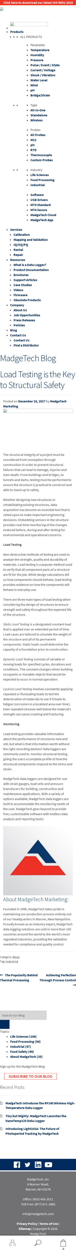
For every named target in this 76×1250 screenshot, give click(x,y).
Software (37, 195)
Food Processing (42, 180)
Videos (18, 290)
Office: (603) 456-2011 (38, 1199)
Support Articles (25, 280)
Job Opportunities (27, 315)
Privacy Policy (27, 1223)
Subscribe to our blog (30, 1076)
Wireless (36, 120)
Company (17, 305)
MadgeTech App (41, 220)
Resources (17, 260)
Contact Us (18, 335)
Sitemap (25, 1229)
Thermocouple (41, 155)
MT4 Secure (38, 210)
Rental (18, 250)
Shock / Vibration (42, 75)
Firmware (20, 295)
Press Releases (24, 320)
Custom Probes (41, 160)
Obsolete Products (27, 300)
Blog (13, 330)
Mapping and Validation (31, 239)
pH (32, 90)
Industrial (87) (20, 1046)
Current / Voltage (42, 70)
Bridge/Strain (40, 95)
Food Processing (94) (25, 1041)
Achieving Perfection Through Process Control (57, 977)
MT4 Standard (40, 205)
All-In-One (37, 110)
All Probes (37, 135)
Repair (18, 255)
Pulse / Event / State (45, 65)
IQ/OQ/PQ (21, 244)
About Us (20, 310)
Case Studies (23, 285)
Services (16, 229)
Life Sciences (39, 175)
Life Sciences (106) (23, 1036)
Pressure (36, 60)
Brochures (21, 275)
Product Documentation (31, 270)
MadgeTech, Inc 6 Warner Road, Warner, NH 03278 (38, 1184)
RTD (33, 150)
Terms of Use (48, 1223)
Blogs (16, 957)
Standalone (38, 115)
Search (38, 1243)
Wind (34, 85)
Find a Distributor (26, 345)
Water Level (39, 80)
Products (16, 32)
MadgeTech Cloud (43, 215)
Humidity (37, 55)
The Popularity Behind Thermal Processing (19, 977)
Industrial (37, 185)
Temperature (39, 50)
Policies (19, 325)
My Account (12, 1243)
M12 (33, 140)
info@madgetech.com (38, 1214)
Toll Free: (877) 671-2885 (38, 1204)
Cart (57, 1243)
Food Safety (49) (22, 1051)
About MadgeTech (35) (26, 1056)
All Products (31, 37)
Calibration (22, 234)
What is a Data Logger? (30, 265)
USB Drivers (39, 200)
